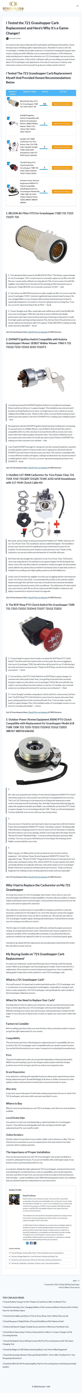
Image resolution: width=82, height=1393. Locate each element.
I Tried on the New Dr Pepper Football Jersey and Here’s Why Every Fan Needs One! (36, 1327)
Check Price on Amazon (62, 104)
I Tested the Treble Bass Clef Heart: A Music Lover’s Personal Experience (34, 1263)
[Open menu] (77, 5)
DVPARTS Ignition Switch (23, 339)
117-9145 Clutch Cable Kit (27, 482)
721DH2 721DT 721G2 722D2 (44, 608)
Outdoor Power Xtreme (22, 719)
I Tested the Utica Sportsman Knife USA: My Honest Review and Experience (35, 1260)
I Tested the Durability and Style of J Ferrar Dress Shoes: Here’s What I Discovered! (35, 1316)
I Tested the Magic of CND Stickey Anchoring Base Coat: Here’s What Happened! (35, 1349)
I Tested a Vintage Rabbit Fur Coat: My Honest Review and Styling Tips (34, 1256)
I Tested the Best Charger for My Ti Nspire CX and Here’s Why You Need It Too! (34, 1302)
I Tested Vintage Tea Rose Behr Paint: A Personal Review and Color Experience (37, 1253)
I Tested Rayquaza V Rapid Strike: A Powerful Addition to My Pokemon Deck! (33, 1321)
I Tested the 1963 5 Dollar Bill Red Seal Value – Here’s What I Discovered (61, 1284)
